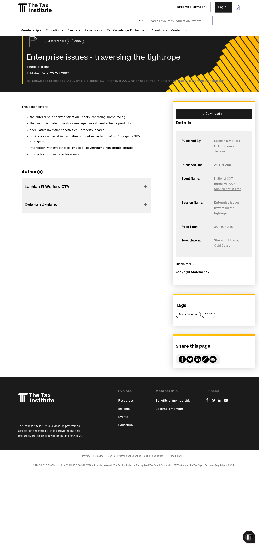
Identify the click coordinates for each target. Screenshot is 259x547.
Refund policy (174, 456)
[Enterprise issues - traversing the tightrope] (205, 361)
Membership (30, 30)
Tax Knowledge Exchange (125, 30)
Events (72, 30)
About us (157, 30)
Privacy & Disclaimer (93, 456)
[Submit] (141, 21)
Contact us (179, 30)
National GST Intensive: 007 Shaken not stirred (227, 184)
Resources (92, 30)
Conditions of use (153, 456)
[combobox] (175, 21)
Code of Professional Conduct (124, 456)
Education (53, 30)
